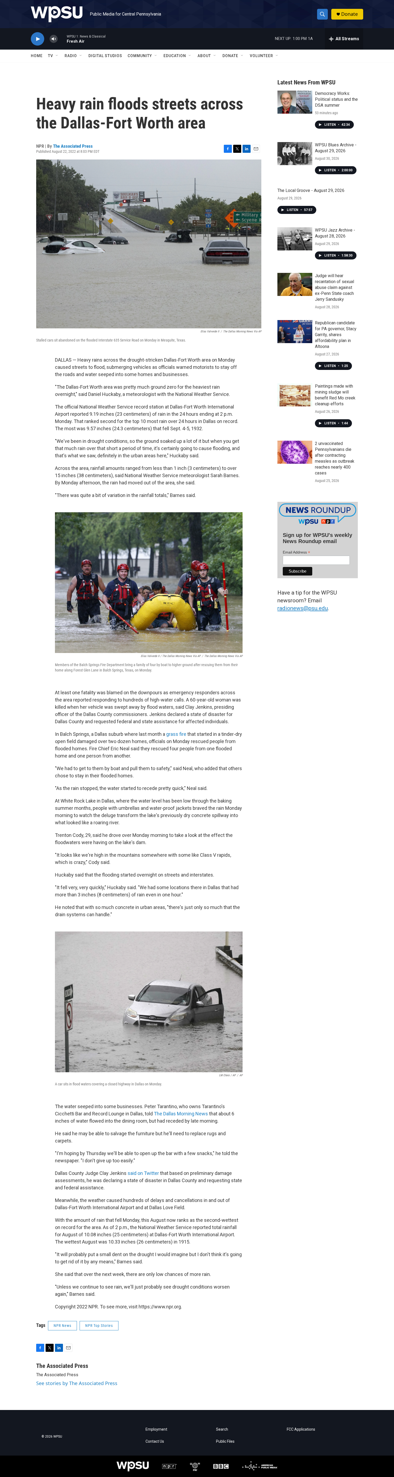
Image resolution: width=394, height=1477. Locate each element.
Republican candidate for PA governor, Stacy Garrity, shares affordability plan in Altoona (335, 334)
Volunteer (261, 56)
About (204, 56)
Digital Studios (105, 56)
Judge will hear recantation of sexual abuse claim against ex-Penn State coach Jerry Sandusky (334, 287)
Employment (156, 1429)
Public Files (225, 1441)
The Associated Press (73, 146)
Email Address (296, 552)
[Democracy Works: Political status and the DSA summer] (294, 102)
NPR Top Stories (99, 1325)
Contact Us (155, 1441)
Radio (71, 56)
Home (37, 56)
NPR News (62, 1325)
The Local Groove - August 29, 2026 (310, 190)
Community (140, 56)
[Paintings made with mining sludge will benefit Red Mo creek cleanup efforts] (294, 394)
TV (50, 56)
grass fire (176, 734)
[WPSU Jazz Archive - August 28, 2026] (294, 238)
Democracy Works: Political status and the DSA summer (336, 99)
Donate (349, 14)
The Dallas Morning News (181, 1113)
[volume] (53, 39)
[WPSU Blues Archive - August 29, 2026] (294, 153)
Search (222, 1429)
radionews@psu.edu (302, 608)
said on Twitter (143, 1173)
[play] (37, 39)
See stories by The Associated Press (76, 1383)
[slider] (62, 39)
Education (174, 56)
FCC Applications (301, 1429)
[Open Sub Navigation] (57, 56)
